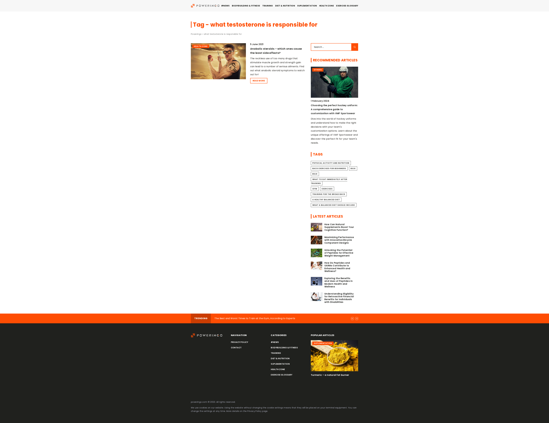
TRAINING (267, 5)
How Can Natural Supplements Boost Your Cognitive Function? (339, 227)
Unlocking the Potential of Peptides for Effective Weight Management (338, 253)
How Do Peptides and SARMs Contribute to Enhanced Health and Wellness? (337, 267)
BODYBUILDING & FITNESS (246, 5)
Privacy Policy (254, 411)
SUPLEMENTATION (307, 5)
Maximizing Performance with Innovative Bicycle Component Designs (339, 240)
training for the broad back (328, 194)
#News (225, 5)
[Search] (354, 47)
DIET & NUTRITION (285, 5)
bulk (353, 168)
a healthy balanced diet (326, 199)
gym (314, 189)
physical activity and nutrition (330, 163)
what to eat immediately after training (329, 181)
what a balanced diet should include (333, 205)
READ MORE (259, 80)
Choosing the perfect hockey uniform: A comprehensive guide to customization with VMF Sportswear (334, 109)
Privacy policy (239, 342)
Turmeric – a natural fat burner (330, 375)
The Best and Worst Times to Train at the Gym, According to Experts (254, 318)
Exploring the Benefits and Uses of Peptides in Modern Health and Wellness (338, 282)
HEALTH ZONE (326, 5)
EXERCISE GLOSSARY (347, 5)
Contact (236, 347)
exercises (327, 189)
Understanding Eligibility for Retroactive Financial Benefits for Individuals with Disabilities (339, 298)
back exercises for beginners (329, 168)
